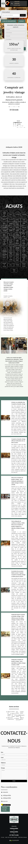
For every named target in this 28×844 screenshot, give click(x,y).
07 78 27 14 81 (17, 5)
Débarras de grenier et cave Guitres (15, 714)
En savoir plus (16, 132)
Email (2, 757)
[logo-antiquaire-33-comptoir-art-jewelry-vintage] (3, 3)
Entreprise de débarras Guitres (21, 717)
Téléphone (3, 762)
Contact (21, 21)
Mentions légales (22, 837)
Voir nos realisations (9, 21)
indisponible (16, 1)
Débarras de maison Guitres (8, 713)
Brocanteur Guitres (17, 716)
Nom (2, 752)
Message (3, 768)
